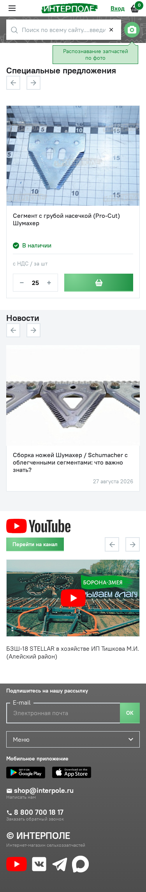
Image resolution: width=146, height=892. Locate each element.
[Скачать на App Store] (73, 772)
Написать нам (21, 797)
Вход (118, 8)
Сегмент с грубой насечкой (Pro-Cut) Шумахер (66, 219)
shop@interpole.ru (44, 790)
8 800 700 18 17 (38, 812)
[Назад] (13, 83)
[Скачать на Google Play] (27, 772)
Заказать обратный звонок (35, 819)
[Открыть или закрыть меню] (12, 8)
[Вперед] (33, 83)
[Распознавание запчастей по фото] (132, 29)
